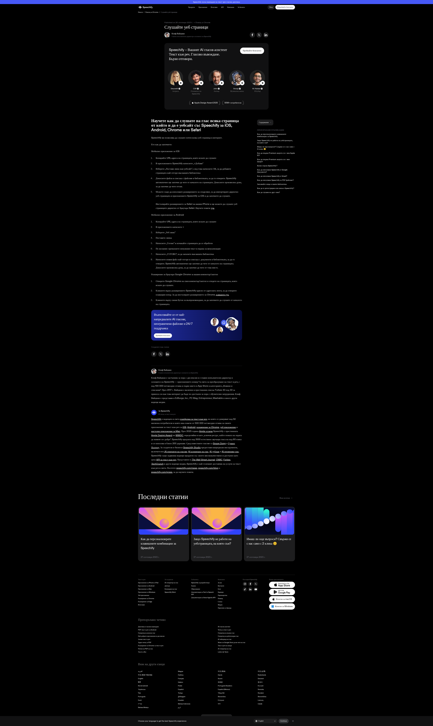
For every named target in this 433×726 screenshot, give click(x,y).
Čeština (180, 675)
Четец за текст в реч (224, 630)
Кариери (221, 592)
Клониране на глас (171, 589)
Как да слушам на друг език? (268, 192)
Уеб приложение (143, 595)
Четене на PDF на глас (145, 649)
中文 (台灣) (261, 671)
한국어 (260, 682)
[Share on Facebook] (252, 35)
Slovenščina (262, 697)
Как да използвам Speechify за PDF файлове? (275, 180)
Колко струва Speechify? (267, 166)
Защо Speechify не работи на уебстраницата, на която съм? (275, 141)
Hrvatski (181, 700)
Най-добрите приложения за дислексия (151, 636)
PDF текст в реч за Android (147, 630)
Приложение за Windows (146, 592)
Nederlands (262, 675)
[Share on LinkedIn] (266, 35)
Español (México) (224, 689)
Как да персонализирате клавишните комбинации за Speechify (271, 135)
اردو (179, 707)
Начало (140, 12)
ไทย (139, 693)
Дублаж (167, 586)
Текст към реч (179, 54)
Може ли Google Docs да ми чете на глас (231, 642)
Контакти (221, 586)
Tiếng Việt (221, 693)
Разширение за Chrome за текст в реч (150, 646)
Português (141, 697)
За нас (220, 583)
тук (212, 208)
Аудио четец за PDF (144, 642)
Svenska (261, 689)
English (140, 679)
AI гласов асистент (213, 50)
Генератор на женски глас (146, 633)
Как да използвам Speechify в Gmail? (272, 176)
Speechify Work (170, 592)
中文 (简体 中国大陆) (145, 675)
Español (181, 689)
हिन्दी (139, 682)
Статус (220, 602)
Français (181, 679)
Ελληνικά (221, 700)
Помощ (220, 598)
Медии (220, 605)
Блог (219, 589)
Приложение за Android (146, 586)
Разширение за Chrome (146, 598)
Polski (180, 686)
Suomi (220, 679)
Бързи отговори (180, 59)
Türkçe (180, 693)
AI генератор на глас (171, 583)
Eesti (140, 700)
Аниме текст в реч (144, 639)
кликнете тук (222, 294)
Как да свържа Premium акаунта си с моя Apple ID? (276, 154)
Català (260, 704)
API (222, 7)
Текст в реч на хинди (225, 646)
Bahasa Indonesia (184, 704)
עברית (140, 704)
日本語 (220, 682)
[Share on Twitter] (259, 35)
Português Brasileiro (225, 686)
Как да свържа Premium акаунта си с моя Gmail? (273, 160)
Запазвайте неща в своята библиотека (272, 184)
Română (261, 693)
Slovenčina (222, 697)
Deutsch (261, 679)
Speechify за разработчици (200, 583)
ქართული (181, 697)
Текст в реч (141, 580)
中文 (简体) (221, 671)
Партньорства (222, 595)
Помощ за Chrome (151, 12)
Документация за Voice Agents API (203, 598)
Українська (141, 689)
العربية (140, 671)
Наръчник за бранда (224, 608)
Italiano (180, 682)
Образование (195, 589)
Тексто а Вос (142, 652)
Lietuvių (260, 700)
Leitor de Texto (223, 652)
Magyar (180, 671)
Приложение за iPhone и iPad (148, 583)
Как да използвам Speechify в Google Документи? (272, 171)
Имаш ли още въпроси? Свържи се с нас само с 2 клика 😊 (275, 148)
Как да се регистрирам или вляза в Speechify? (275, 188)
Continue (283, 721)
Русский (260, 686)
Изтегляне (214, 7)
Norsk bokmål (143, 686)
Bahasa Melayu (143, 707)
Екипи (193, 586)
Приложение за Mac (145, 589)
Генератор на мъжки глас (226, 633)
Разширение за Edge (145, 602)
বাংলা (219, 704)
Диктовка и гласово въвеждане (148, 627)
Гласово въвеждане (205, 54)
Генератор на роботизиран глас (228, 636)
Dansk (220, 675)
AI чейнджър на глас (224, 639)
